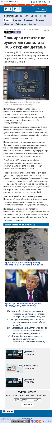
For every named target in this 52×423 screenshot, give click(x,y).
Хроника (17, 20)
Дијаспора (21, 24)
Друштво (8, 24)
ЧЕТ (27, 396)
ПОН (8, 396)
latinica (4, 2)
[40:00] (14, 354)
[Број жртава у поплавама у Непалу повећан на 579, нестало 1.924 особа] (26, 243)
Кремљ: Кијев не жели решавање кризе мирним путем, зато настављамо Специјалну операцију (25, 339)
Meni (42, 9)
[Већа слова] (48, 29)
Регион (43, 16)
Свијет (7, 20)
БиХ (26, 16)
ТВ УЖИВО (14, 5)
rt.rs (30, 138)
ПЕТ (33, 396)
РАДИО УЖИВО (36, 5)
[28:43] (14, 368)
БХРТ (45, 421)
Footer (10, 411)
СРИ (21, 396)
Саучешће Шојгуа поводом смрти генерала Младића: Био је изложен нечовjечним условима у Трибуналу (25, 314)
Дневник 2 (29, 352)
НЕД (45, 396)
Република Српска (13, 16)
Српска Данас (31, 366)
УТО (15, 396)
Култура (40, 20)
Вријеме (32, 24)
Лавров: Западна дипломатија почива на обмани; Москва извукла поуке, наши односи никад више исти (26, 331)
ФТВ (49, 421)
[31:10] (14, 382)
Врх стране (18, 421)
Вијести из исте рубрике (20, 224)
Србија (34, 16)
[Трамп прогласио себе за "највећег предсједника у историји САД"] (26, 284)
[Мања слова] (45, 29)
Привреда (29, 20)
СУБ (39, 396)
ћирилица (13, 2)
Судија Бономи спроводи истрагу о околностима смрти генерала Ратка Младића (25, 322)
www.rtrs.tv (27, 419)
